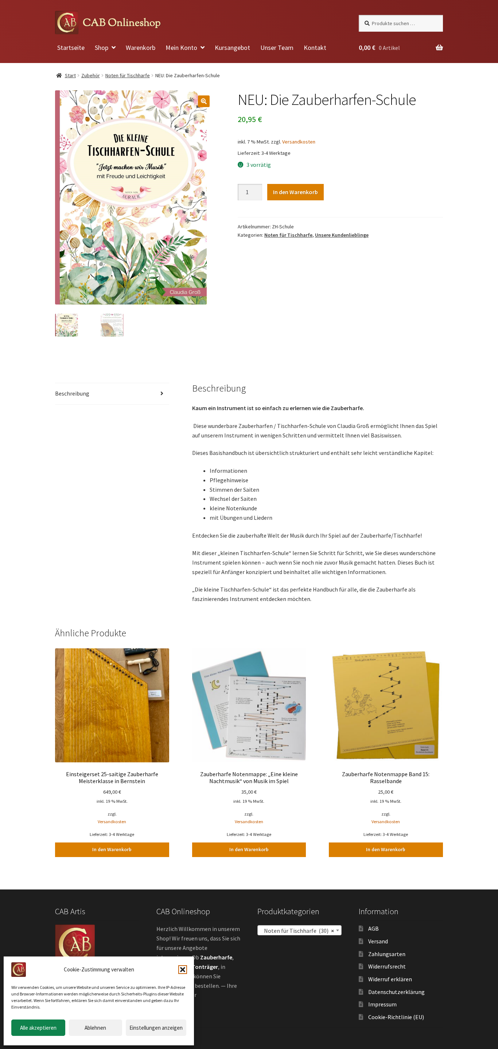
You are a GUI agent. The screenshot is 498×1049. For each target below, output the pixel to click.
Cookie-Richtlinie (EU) (396, 1017)
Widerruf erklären (390, 979)
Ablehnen (95, 1027)
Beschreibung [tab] (72, 393)
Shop (101, 47)
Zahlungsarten (386, 954)
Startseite (71, 47)
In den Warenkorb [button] (112, 849)
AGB (373, 928)
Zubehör (90, 75)
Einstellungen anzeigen (156, 1027)
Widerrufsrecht (387, 966)
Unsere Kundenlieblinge (342, 235)
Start (70, 75)
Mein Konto (181, 47)
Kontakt (315, 47)
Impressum (382, 1004)
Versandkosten (298, 141)
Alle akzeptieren (38, 1027)
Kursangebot (232, 47)
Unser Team (276, 47)
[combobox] (299, 930)
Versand (378, 941)
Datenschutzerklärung (396, 991)
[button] (182, 969)
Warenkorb (140, 47)
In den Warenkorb (295, 192)
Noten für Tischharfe (127, 75)
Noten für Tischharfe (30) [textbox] (297, 930)
